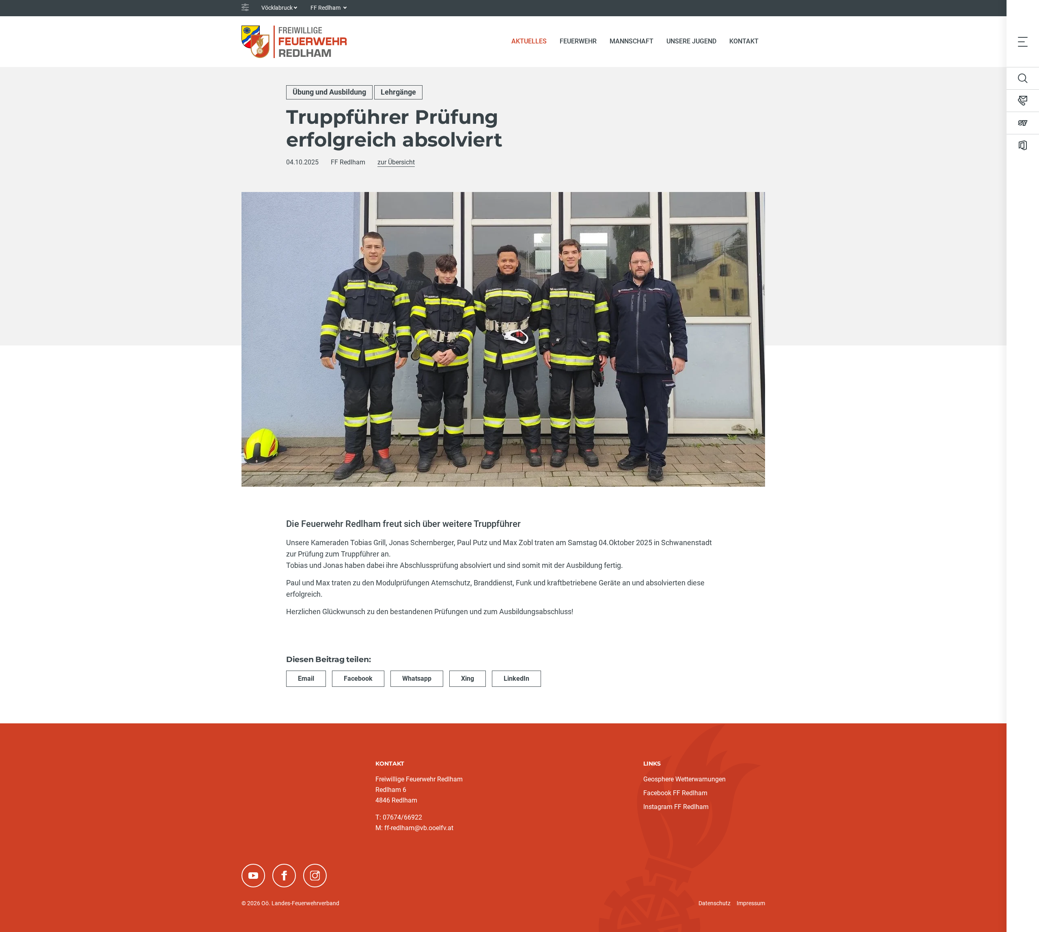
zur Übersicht (396, 162)
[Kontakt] (1023, 101)
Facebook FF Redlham (675, 793)
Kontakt (744, 41)
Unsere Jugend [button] (691, 41)
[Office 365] (1023, 145)
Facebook (358, 678)
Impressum (751, 903)
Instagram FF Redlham (676, 807)
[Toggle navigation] (1023, 41)
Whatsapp (416, 678)
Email (306, 678)
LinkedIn (516, 678)
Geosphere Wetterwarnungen (684, 779)
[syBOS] (1023, 123)
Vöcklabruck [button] (277, 7)
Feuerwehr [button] (578, 41)
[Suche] (1023, 78)
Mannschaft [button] (631, 41)
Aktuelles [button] (529, 41)
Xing (467, 678)
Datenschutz (714, 903)
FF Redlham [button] (326, 7)
